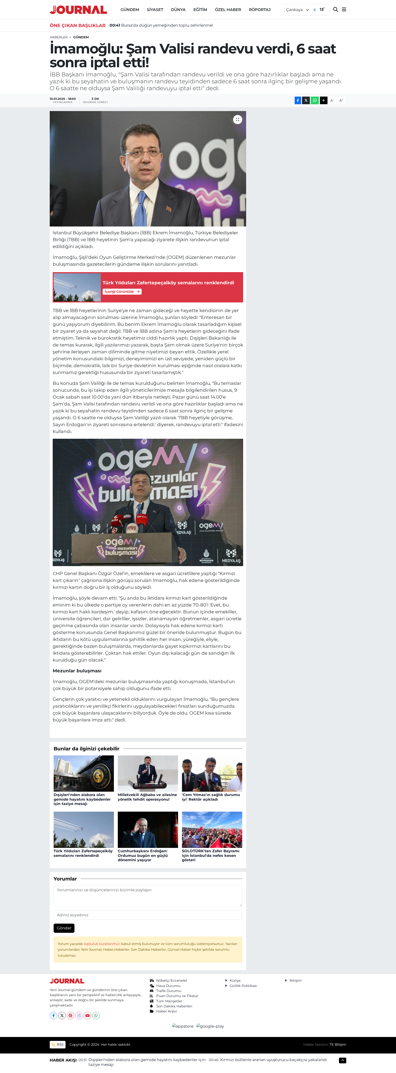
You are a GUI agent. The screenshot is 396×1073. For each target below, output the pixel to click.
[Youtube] (87, 1015)
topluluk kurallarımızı (102, 944)
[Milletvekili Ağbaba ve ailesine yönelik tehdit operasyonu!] (148, 773)
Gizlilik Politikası (243, 986)
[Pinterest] (70, 1015)
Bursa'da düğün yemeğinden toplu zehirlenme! (161, 25)
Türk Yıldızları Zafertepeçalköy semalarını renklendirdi (83, 853)
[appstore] (183, 1026)
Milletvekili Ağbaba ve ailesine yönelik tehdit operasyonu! (147, 797)
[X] (62, 1015)
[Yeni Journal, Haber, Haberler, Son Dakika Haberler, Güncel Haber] (78, 9)
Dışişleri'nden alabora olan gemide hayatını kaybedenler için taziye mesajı (82, 799)
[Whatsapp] (96, 1015)
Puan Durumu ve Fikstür (177, 996)
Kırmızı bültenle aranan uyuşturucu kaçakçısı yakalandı (273, 1059)
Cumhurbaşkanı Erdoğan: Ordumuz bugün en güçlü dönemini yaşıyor (143, 855)
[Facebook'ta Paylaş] (298, 100)
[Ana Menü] (342, 10)
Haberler (59, 37)
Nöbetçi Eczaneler (171, 980)
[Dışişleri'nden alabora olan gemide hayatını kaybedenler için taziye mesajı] (84, 773)
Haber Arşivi (166, 1011)
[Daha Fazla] (323, 100)
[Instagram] (79, 1015)
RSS (59, 1044)
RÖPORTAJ (260, 9)
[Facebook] (53, 1015)
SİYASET (155, 9)
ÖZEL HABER (228, 9)
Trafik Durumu (168, 991)
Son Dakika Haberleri (174, 1006)
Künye (235, 980)
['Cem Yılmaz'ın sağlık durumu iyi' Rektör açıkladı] (212, 773)
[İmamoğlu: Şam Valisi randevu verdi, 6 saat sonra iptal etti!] (148, 168)
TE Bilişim (338, 1044)
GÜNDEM (130, 9)
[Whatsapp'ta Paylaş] (315, 100)
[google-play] (210, 1026)
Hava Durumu (168, 986)
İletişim (295, 980)
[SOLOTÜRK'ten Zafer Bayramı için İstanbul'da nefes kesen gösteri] (212, 829)
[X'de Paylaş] (306, 100)
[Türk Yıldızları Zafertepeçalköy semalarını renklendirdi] (84, 829)
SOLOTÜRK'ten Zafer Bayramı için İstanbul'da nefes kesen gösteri (210, 855)
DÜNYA (178, 9)
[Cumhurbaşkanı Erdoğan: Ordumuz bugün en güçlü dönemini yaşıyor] (148, 829)
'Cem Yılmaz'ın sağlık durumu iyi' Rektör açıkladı (211, 797)
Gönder (64, 928)
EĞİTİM (200, 9)
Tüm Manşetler (169, 1001)
